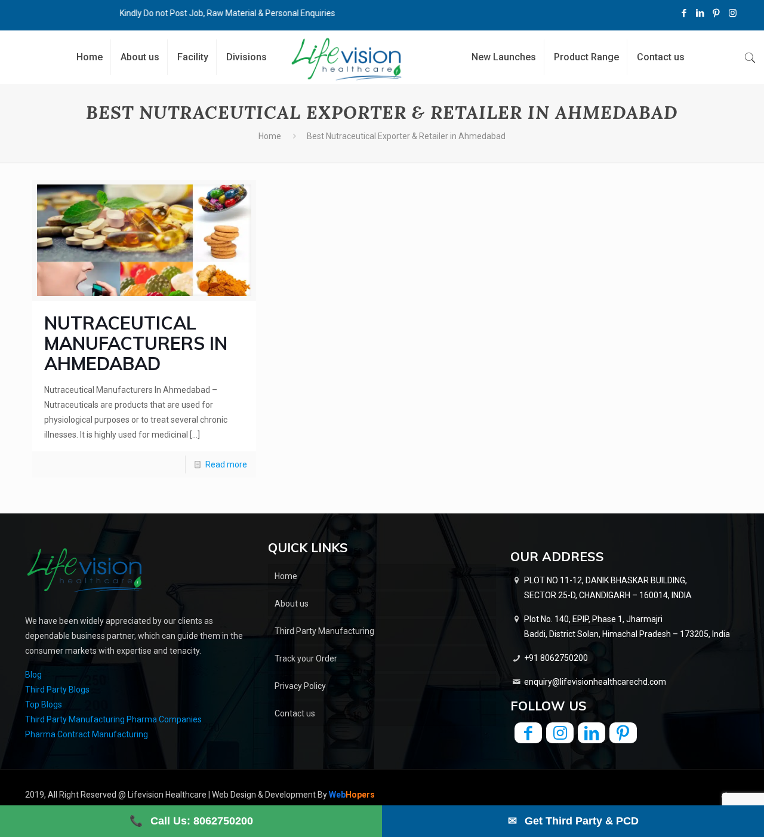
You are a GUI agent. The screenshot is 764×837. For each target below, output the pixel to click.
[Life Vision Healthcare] (346, 59)
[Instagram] (732, 13)
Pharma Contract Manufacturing (86, 734)
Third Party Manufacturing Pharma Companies (113, 719)
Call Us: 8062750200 (191, 821)
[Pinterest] (716, 13)
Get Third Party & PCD (573, 821)
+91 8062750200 (556, 658)
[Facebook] (684, 13)
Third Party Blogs (57, 689)
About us (292, 603)
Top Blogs (43, 704)
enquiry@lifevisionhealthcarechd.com (595, 682)
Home (269, 136)
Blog (33, 674)
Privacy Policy (300, 686)
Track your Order (306, 658)
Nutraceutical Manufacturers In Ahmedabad (135, 343)
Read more (226, 464)
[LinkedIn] (700, 13)
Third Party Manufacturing (324, 631)
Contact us (295, 713)
